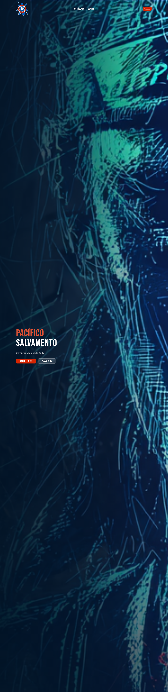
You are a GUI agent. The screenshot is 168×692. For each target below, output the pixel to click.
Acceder (147, 9)
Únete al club (26, 361)
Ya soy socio (47, 361)
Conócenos (79, 8)
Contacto (92, 8)
